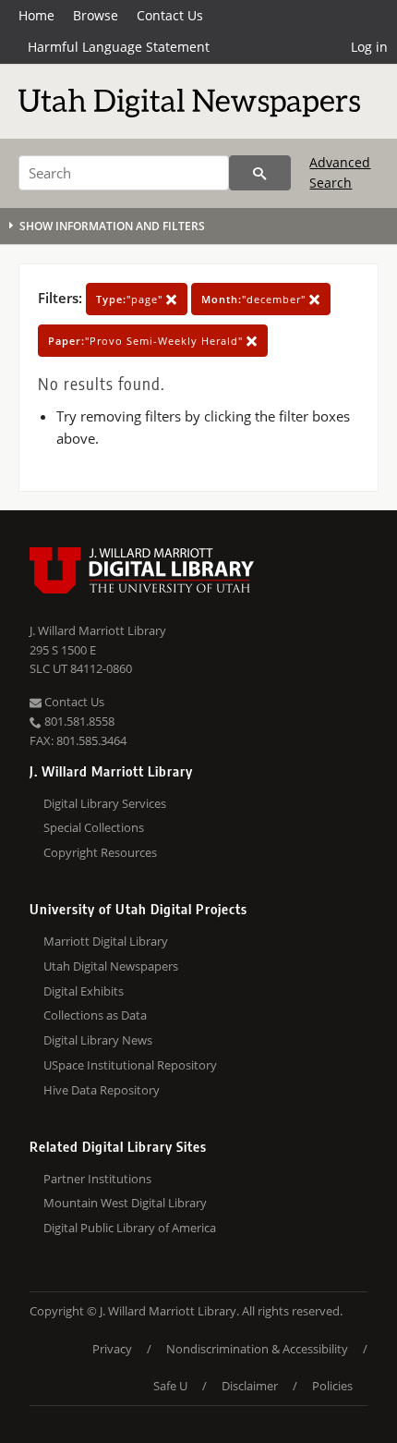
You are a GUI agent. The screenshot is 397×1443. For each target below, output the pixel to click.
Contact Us (170, 15)
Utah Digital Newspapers (110, 966)
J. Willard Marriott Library (98, 630)
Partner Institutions (97, 1178)
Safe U (170, 1385)
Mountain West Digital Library (125, 1202)
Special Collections (93, 827)
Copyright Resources (100, 852)
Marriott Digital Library (105, 941)
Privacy (112, 1348)
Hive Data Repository (101, 1090)
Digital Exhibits (83, 991)
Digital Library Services (104, 803)
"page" (131, 299)
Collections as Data (95, 1015)
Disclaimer (250, 1385)
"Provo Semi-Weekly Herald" (147, 341)
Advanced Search (339, 172)
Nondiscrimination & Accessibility (257, 1348)
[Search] (260, 172)
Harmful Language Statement (119, 46)
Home (36, 15)
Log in (369, 46)
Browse (95, 15)
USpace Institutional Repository (130, 1065)
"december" (255, 299)
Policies (332, 1385)
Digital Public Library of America (129, 1227)
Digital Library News (97, 1040)
